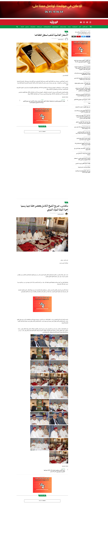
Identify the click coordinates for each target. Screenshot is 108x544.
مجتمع (27, 26)
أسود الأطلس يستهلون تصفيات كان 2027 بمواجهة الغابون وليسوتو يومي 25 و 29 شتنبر (82, 62)
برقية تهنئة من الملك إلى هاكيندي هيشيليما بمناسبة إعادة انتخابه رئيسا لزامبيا (83, 133)
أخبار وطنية (74, 26)
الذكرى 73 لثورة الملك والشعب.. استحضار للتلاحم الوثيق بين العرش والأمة (82, 159)
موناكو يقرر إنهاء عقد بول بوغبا (84, 167)
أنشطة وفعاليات (47, 26)
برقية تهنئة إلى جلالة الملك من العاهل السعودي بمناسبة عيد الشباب (83, 123)
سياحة (52, 30)
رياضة (56, 30)
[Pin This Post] (78, 36)
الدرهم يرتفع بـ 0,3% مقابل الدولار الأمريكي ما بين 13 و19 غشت (83, 139)
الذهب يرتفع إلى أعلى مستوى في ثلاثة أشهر (82, 99)
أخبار (80, 26)
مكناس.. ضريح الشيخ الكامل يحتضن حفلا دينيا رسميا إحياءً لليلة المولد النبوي (82, 32)
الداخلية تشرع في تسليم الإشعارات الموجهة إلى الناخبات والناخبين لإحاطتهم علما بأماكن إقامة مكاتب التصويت (82, 68)
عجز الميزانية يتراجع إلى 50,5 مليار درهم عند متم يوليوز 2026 (82, 128)
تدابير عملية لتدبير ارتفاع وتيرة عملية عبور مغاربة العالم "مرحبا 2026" (82, 79)
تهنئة (89, 103)
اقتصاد (22, 26)
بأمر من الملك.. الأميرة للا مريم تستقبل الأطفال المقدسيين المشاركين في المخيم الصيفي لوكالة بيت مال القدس (83, 89)
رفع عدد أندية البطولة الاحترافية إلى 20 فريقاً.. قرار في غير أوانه (82, 144)
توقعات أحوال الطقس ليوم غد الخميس (83, 163)
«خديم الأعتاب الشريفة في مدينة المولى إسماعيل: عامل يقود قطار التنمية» (83, 95)
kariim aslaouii (60, 154)
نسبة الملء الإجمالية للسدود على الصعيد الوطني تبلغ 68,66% (82, 172)
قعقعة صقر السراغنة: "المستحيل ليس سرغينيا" (83, 154)
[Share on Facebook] (88, 36)
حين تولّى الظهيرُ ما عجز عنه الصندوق (83, 107)
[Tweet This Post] (83, 36)
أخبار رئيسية (87, 59)
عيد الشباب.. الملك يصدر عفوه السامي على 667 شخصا (82, 149)
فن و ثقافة (39, 26)
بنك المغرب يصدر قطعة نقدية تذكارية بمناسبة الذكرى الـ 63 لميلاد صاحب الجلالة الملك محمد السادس (83, 117)
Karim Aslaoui (60, 39)
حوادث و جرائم (63, 26)
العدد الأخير (85, 26)
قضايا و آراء (32, 26)
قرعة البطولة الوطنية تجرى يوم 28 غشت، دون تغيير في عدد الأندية (82, 111)
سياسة (69, 26)
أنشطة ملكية (55, 26)
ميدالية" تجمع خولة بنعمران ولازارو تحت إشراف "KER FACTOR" (82, 74)
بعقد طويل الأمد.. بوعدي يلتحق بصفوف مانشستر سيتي (82, 84)
